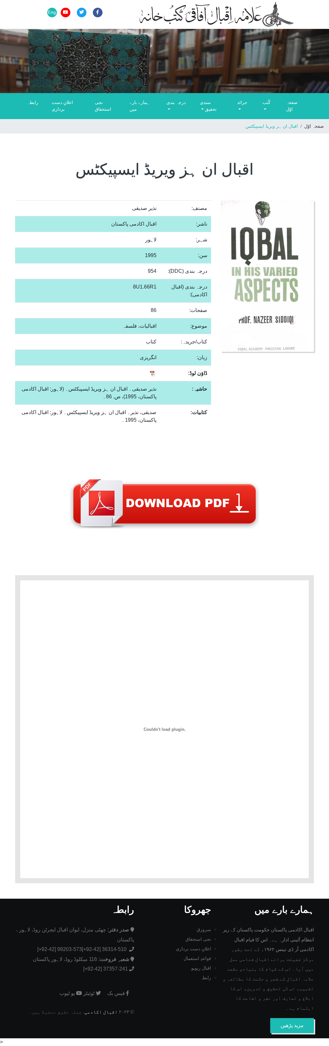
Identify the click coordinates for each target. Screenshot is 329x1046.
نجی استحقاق (103, 106)
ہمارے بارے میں (139, 106)
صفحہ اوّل (292, 106)
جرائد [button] (242, 102)
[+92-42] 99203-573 (59, 949)
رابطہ (32, 102)
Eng (52, 12)
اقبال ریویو (201, 968)
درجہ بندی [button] (176, 102)
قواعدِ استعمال (197, 958)
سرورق (204, 929)
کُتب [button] (266, 102)
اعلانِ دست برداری (62, 106)
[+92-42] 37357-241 (105, 969)
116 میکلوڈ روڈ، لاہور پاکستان (81, 959)
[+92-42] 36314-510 (105, 949)
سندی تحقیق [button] (208, 106)
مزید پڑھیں (292, 1025)
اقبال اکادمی (101, 1012)
